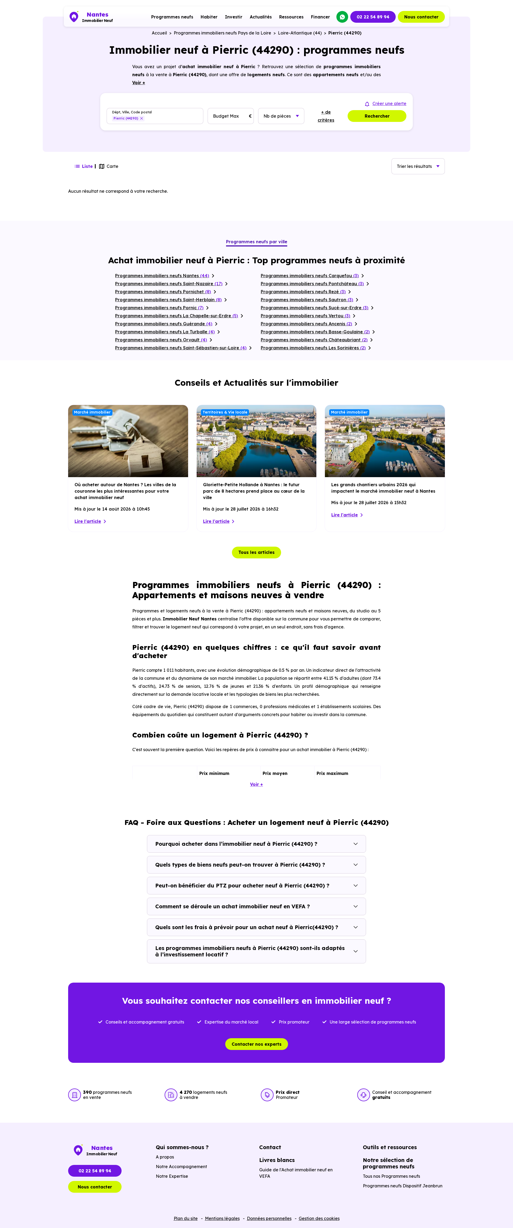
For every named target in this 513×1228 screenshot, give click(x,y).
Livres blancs (277, 1160)
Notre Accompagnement (181, 1166)
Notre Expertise (172, 1176)
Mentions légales (222, 1218)
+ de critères (326, 116)
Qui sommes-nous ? (182, 1147)
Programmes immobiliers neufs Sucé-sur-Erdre (314, 307)
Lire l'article (88, 521)
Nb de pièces (277, 116)
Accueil (159, 33)
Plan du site (186, 1218)
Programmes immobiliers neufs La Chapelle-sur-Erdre (176, 315)
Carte (112, 166)
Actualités (261, 17)
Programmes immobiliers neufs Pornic (159, 307)
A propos (165, 1157)
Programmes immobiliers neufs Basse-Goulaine (315, 331)
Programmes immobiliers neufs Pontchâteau (312, 283)
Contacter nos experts (257, 1044)
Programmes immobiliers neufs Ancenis (306, 323)
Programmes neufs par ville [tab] (256, 241)
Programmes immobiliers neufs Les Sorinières (313, 347)
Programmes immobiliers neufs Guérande (163, 323)
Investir (233, 17)
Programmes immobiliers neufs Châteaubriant (314, 339)
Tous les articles (256, 552)
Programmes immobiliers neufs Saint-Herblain (168, 299)
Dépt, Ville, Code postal (132, 112)
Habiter (209, 17)
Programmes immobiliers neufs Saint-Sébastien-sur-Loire (181, 347)
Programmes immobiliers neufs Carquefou (310, 275)
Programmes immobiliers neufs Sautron (307, 299)
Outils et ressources (390, 1147)
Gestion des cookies (319, 1218)
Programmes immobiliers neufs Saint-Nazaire (169, 283)
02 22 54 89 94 (373, 17)
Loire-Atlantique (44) (300, 33)
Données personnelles (269, 1218)
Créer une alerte (389, 103)
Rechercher (377, 116)
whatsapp (342, 17)
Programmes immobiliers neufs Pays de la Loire (222, 33)
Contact (270, 1147)
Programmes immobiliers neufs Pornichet (163, 291)
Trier (414, 166)
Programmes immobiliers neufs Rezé (303, 291)
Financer (320, 17)
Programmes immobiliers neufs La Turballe (165, 331)
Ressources (291, 17)
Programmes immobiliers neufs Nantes (162, 275)
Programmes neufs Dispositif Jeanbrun (402, 1185)
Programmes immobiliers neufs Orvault (161, 339)
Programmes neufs (172, 17)
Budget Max (226, 116)
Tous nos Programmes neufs (391, 1176)
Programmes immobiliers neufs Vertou (305, 315)
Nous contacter (421, 17)
